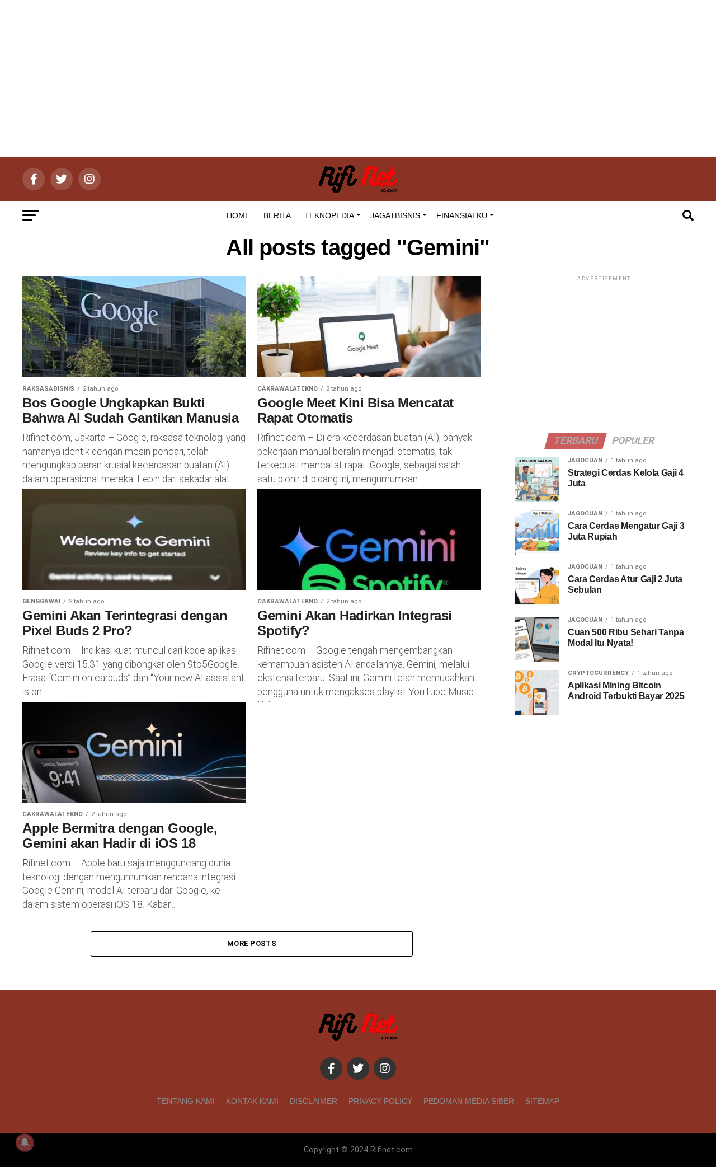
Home (238, 215)
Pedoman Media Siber (468, 1100)
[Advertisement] (358, 78)
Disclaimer (313, 1100)
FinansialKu (461, 215)
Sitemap (542, 1100)
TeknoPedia (329, 215)
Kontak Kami (252, 1100)
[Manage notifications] (25, 1142)
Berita (277, 215)
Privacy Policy (380, 1100)
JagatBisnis (395, 215)
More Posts (251, 943)
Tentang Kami (186, 1100)
